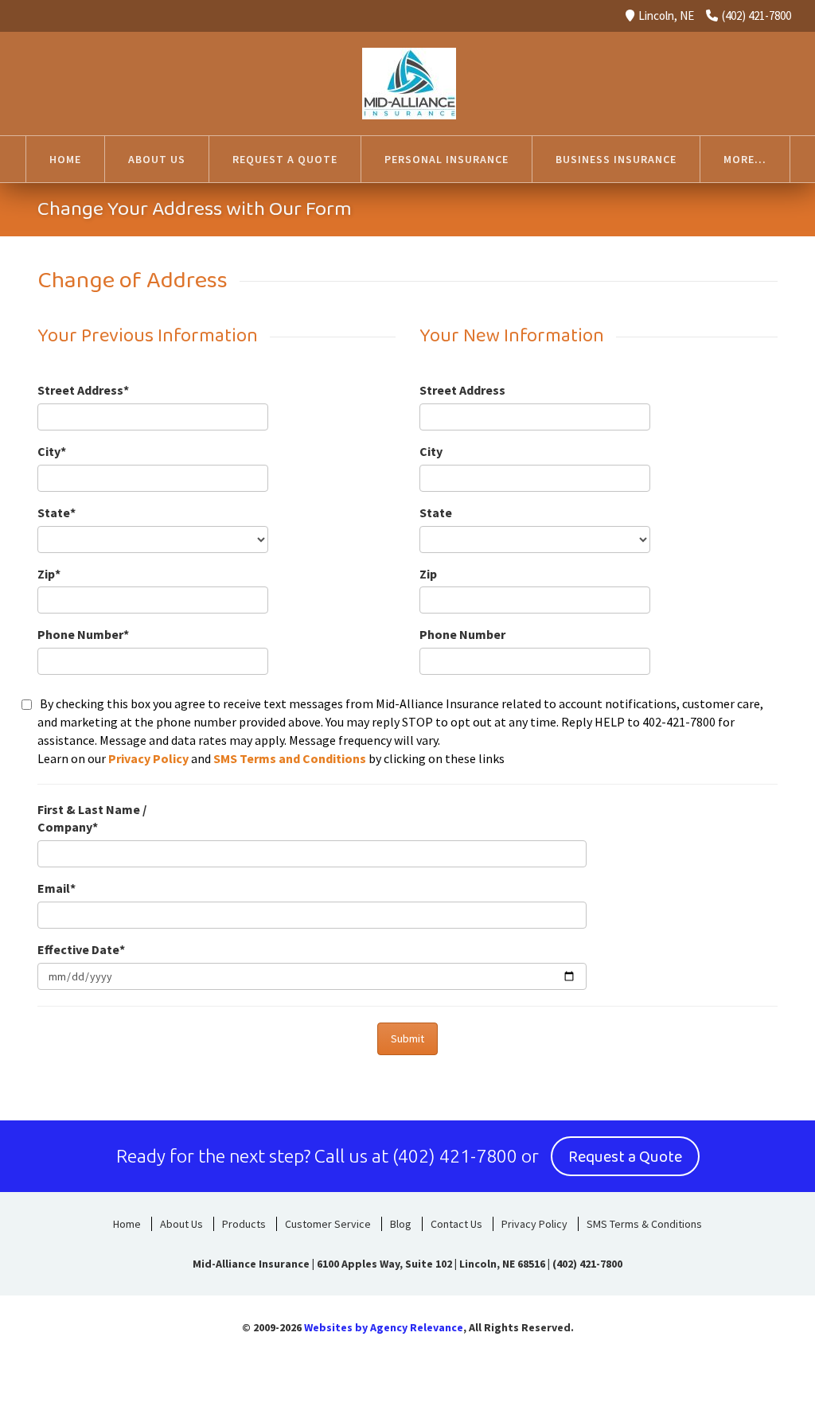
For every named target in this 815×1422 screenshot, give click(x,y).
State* (56, 512)
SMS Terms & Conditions (644, 1224)
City (431, 451)
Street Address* (83, 390)
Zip (428, 574)
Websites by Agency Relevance (383, 1327)
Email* (56, 888)
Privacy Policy (148, 758)
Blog (400, 1224)
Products (244, 1224)
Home (127, 1224)
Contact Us (456, 1224)
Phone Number (462, 634)
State (435, 512)
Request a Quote (625, 1157)
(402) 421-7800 (756, 15)
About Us (181, 1224)
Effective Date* (81, 949)
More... (744, 159)
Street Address (462, 390)
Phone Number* (83, 634)
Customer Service (328, 1224)
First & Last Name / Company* (91, 818)
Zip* (48, 574)
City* (51, 451)
